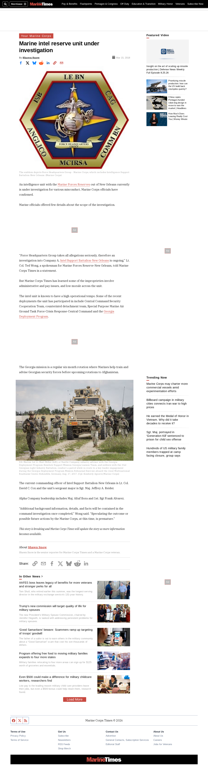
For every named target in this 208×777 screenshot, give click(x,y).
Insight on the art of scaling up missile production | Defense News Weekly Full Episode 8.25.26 (167, 69)
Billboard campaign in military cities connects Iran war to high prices (166, 403)
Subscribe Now (195, 4)
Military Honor (165, 4)
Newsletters (64, 740)
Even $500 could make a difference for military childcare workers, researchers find (55, 678)
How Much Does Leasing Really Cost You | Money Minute (177, 116)
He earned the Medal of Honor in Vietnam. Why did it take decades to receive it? (167, 419)
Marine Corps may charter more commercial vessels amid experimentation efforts (167, 387)
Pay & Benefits (69, 4)
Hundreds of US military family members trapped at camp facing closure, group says (166, 452)
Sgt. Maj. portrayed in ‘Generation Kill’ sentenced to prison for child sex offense (165, 436)
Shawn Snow (31, 57)
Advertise (111, 735)
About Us (158, 735)
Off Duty (124, 4)
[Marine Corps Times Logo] (41, 4)
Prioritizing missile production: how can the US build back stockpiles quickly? (177, 85)
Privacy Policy (18, 735)
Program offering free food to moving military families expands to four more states (53, 655)
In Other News (29, 576)
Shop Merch (64, 748)
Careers (157, 740)
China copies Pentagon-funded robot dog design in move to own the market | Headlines (177, 103)
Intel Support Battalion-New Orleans (84, 260)
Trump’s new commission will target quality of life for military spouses (52, 608)
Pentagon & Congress (106, 4)
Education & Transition (144, 4)
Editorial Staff (113, 744)
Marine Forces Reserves (74, 184)
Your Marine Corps (36, 35)
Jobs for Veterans (162, 744)
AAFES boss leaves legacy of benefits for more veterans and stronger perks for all (55, 584)
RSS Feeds (64, 744)
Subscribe (63, 735)
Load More (74, 699)
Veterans (180, 4)
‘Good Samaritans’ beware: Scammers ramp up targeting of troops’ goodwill (56, 631)
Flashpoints (86, 4)
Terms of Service (19, 740)
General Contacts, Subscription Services (127, 740)
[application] (167, 51)
